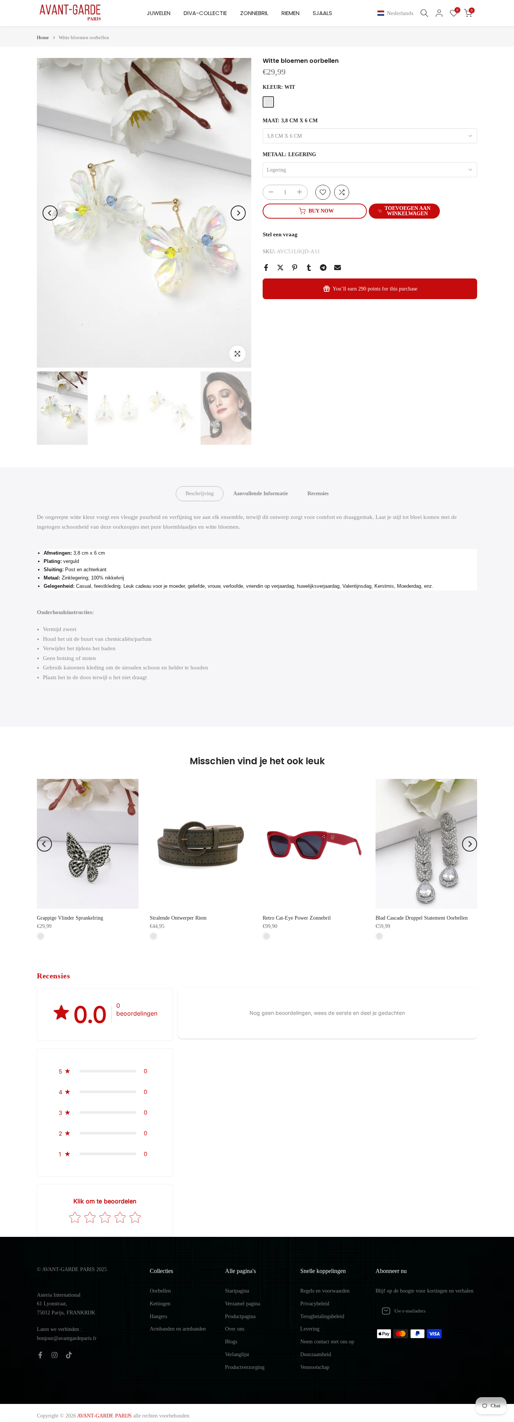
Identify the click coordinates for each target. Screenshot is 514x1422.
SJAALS (322, 13)
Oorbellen (160, 1291)
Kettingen (160, 1303)
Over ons (234, 1329)
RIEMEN (290, 13)
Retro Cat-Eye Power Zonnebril (297, 918)
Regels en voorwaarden (325, 1291)
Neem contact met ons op (327, 1341)
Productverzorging (245, 1367)
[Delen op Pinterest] (294, 267)
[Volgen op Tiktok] (68, 1355)
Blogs (231, 1341)
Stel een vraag (280, 234)
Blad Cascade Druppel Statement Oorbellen (422, 918)
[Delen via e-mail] (337, 267)
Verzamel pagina (242, 1303)
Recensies (317, 493)
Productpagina (240, 1316)
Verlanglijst (237, 1354)
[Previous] (50, 213)
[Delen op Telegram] (323, 267)
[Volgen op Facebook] (40, 1355)
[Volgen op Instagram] (54, 1355)
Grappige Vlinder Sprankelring (70, 918)
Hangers (158, 1316)
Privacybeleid (314, 1303)
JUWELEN (158, 13)
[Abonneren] (463, 1311)
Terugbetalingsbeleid (322, 1316)
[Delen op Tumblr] (309, 267)
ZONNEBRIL (254, 13)
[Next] (238, 213)
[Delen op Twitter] (280, 267)
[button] (397, 13)
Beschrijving (200, 493)
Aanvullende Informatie (260, 493)
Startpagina (237, 1291)
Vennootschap (314, 1367)
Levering (309, 1329)
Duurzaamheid (315, 1354)
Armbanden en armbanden (178, 1329)
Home (43, 37)
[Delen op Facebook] (266, 267)
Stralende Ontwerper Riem (178, 918)
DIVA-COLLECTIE (205, 13)
